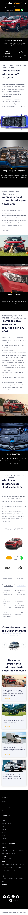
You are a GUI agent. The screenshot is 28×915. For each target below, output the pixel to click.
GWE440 (19, 873)
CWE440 (10, 867)
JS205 (10, 878)
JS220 (15, 878)
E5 (9, 850)
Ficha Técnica (9, 10)
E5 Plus (13, 850)
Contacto (4, 838)
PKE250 (9, 864)
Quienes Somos (6, 823)
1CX (6, 878)
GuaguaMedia (22, 912)
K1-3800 (19, 887)
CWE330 (21, 864)
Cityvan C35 (20, 850)
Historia (4, 835)
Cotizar (4, 805)
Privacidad (5, 832)
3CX (3, 878)
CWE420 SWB (14, 870)
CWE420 (4, 867)
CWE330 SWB (5, 870)
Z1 (9, 887)
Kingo (12, 859)
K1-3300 (13, 887)
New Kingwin (5, 859)
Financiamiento (6, 811)
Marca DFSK (13, 387)
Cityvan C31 (12, 853)
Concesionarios (6, 808)
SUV (13, 7)
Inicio (3, 820)
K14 (24, 887)
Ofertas (4, 801)
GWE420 (12, 873)
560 (6, 850)
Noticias (4, 829)
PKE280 (15, 864)
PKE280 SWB (17, 867)
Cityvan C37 (5, 853)
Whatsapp (5, 382)
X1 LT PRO (4, 887)
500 (3, 850)
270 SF (3, 881)
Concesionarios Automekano (10, 377)
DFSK (8, 7)
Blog (3, 826)
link (9, 390)
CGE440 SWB (5, 873)
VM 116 (20, 878)
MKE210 (4, 864)
